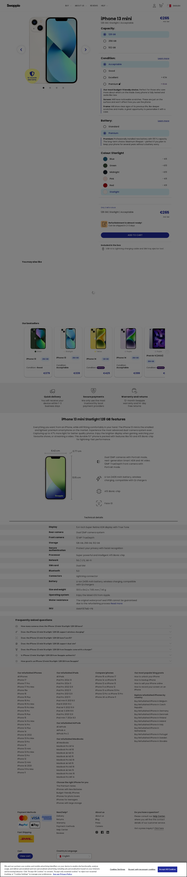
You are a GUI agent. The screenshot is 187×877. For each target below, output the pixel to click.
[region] (93, 869)
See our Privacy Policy (62, 874)
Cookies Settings (117, 869)
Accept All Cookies (167, 869)
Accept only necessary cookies (142, 869)
